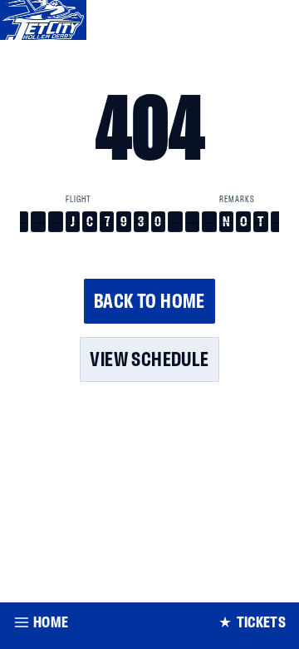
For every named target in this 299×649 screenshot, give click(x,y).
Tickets (261, 622)
